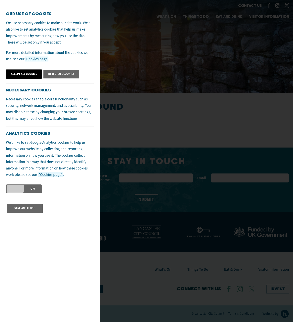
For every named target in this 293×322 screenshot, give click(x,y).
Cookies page (36, 58)
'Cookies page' (50, 174)
